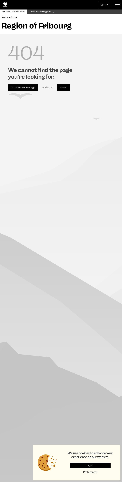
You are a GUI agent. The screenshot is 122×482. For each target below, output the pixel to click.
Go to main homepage (23, 87)
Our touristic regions (40, 11)
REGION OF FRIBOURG (13, 11)
